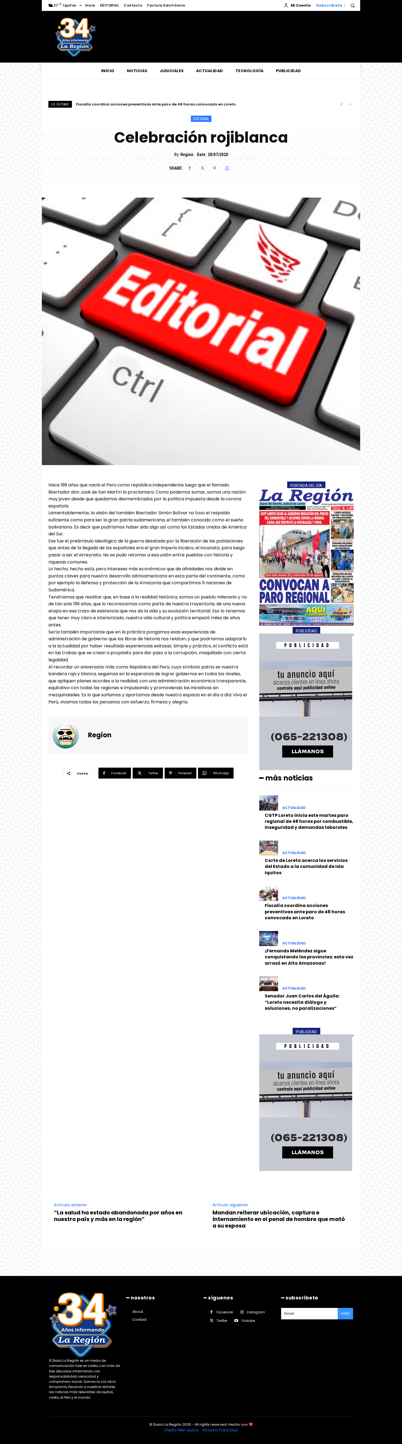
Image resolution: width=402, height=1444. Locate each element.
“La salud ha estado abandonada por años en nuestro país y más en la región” (118, 1215)
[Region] (69, 735)
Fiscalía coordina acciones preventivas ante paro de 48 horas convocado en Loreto (305, 911)
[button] (352, 5)
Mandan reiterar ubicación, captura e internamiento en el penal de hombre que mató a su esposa (278, 1219)
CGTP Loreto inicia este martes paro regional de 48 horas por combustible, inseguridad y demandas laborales (309, 821)
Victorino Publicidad (220, 1430)
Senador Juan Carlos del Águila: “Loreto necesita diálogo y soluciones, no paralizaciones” (302, 1002)
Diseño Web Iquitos (182, 1430)
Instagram (256, 1312)
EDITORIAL (201, 119)
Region (186, 154)
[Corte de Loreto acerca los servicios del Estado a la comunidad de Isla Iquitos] (268, 848)
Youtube (248, 1320)
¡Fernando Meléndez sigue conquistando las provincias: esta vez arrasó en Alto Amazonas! (162, 104)
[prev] (341, 104)
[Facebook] (189, 168)
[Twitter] (202, 168)
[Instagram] (241, 1312)
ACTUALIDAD (294, 807)
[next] (350, 104)
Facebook (225, 1312)
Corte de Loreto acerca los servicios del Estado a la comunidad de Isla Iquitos (306, 866)
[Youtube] (236, 1320)
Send (345, 1313)
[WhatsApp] (227, 168)
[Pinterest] (214, 168)
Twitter (222, 1320)
